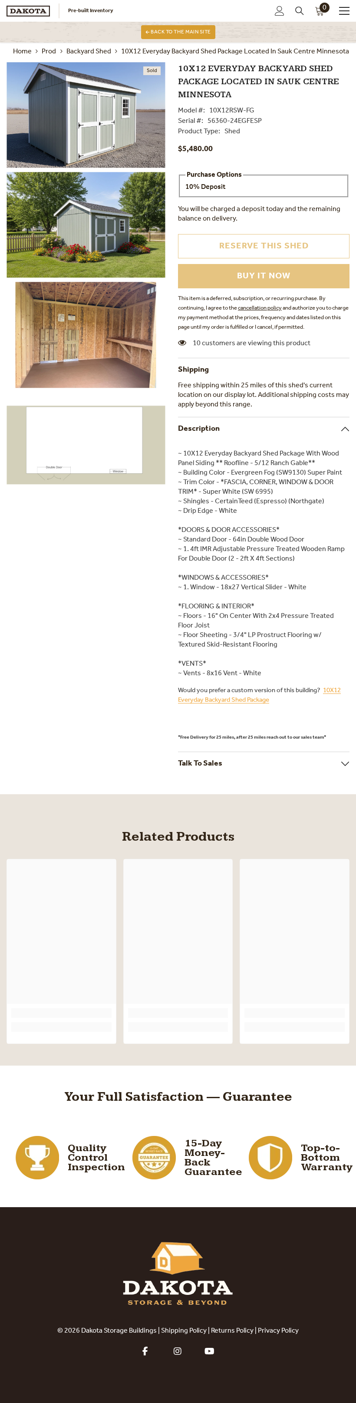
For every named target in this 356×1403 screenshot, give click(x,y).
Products (49, 51)
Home (22, 51)
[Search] (299, 11)
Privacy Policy (278, 1331)
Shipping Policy (184, 1331)
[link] (61, 1013)
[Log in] (279, 11)
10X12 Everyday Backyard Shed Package (259, 695)
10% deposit (205, 187)
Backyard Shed (88, 51)
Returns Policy (232, 1331)
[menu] (344, 11)
